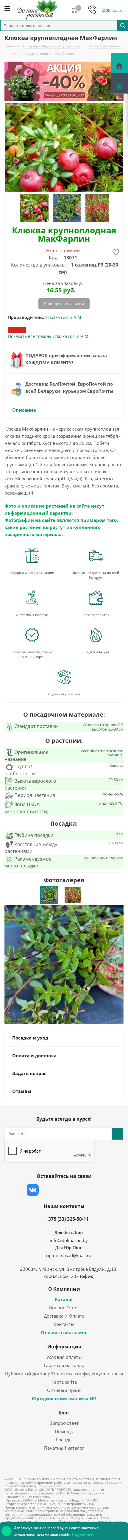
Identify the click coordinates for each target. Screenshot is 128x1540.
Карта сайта (64, 1382)
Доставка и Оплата (64, 1316)
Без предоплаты (96, 614)
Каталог (64, 1299)
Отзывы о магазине (64, 1332)
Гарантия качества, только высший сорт (32, 654)
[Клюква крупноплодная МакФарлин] (64, 964)
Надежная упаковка (64, 694)
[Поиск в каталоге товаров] (122, 25)
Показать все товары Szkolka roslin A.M (48, 336)
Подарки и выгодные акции (32, 572)
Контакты (64, 1324)
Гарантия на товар (64, 1365)
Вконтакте (33, 1190)
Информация (64, 1346)
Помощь (64, 1431)
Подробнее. (83, 1534)
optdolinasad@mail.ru (68, 1255)
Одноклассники (92, 1190)
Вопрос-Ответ (64, 1307)
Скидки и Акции (96, 652)
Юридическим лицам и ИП (64, 1398)
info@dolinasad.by (69, 1240)
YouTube (77, 1190)
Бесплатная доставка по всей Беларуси (96, 575)
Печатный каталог (64, 1448)
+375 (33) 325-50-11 (67, 1219)
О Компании (64, 1289)
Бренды (64, 1440)
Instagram (62, 1190)
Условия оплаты (64, 1357)
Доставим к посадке (32, 614)
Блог (64, 1412)
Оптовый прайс (64, 1390)
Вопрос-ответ (64, 1423)
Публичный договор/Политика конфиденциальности (64, 1374)
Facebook (48, 1190)
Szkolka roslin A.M (63, 317)
